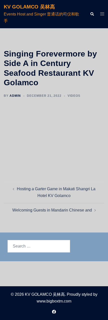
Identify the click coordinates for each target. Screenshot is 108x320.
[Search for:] (39, 246)
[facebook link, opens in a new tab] (54, 312)
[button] (92, 14)
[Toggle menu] (102, 14)
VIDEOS (74, 96)
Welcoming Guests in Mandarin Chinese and (52, 210)
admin (15, 96)
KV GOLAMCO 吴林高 (29, 7)
